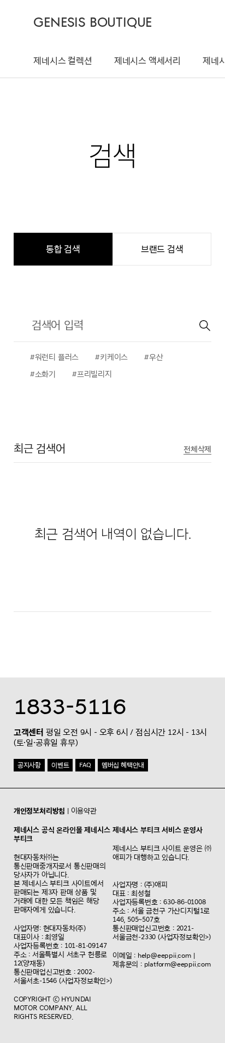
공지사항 (29, 765)
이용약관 (84, 810)
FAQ (85, 765)
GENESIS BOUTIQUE (92, 22)
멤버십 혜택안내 (123, 765)
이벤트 (60, 765)
